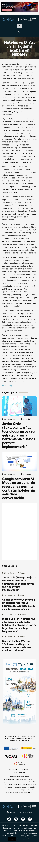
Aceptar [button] (12, 839)
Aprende (26, 419)
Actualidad (27, 474)
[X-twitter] (16, 819)
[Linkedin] (23, 819)
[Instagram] (30, 819)
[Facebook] (9, 819)
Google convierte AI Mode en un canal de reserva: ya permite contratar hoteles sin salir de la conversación (18, 488)
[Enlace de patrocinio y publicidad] (19, 7)
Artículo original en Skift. (12, 385)
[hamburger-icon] (19, 26)
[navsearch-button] (19, 32)
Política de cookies (24, 839)
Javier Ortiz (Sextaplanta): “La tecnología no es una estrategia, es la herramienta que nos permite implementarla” (18, 435)
